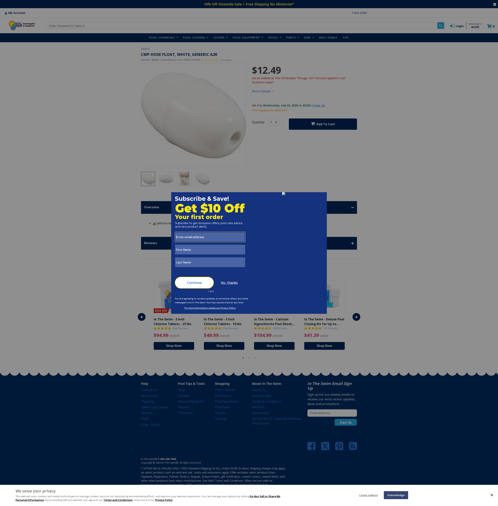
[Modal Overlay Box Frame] (249, 253)
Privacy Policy (164, 500)
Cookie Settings (368, 495)
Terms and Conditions (117, 500)
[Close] (491, 495)
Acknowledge (396, 495)
